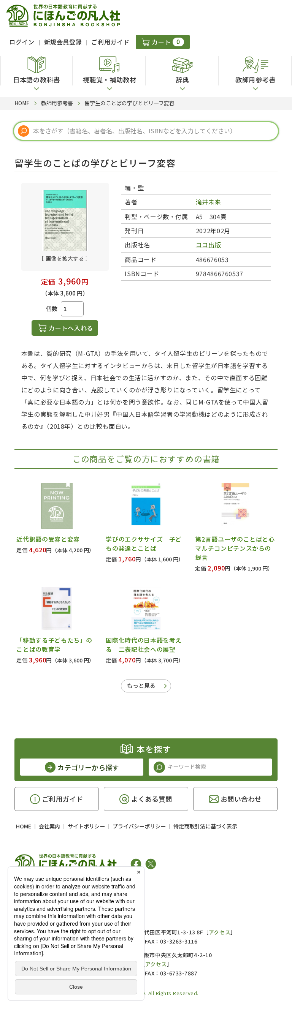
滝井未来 (208, 201)
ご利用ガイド (110, 41)
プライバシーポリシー (139, 826)
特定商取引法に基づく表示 (205, 826)
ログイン (22, 41)
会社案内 (49, 826)
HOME (23, 826)
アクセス (219, 932)
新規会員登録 (63, 41)
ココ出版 (208, 244)
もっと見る (141, 685)
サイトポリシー (86, 826)
